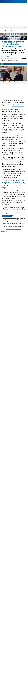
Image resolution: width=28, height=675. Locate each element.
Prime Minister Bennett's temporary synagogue (14, 218)
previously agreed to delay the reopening (12, 181)
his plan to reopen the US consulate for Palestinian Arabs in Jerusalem (12, 108)
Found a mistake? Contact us (13, 229)
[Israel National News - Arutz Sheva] (15, 1)
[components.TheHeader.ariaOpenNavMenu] (4, 1)
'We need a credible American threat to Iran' (13, 226)
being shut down (11, 118)
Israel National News (6, 30)
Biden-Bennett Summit (13, 60)
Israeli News (14, 30)
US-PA (4, 60)
